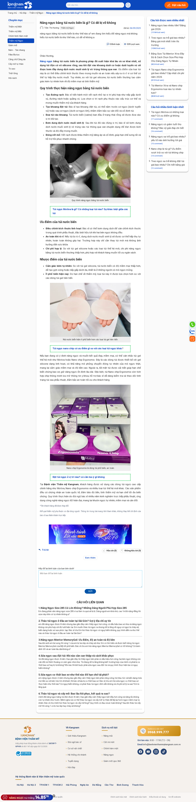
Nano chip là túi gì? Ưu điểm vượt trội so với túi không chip (167, 152)
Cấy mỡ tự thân (15, 64)
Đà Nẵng (96, 785)
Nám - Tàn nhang (16, 50)
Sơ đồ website (174, 797)
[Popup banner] (27, 797)
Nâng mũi (108, 736)
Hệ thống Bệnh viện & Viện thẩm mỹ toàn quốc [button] (40, 776)
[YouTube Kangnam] (148, 752)
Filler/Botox (13, 54)
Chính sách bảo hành (138, 797)
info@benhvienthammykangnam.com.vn (162, 744)
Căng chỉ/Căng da (16, 59)
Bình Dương (123, 785)
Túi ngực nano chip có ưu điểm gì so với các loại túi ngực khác (87, 348)
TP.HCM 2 (58, 785)
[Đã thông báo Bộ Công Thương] (23, 756)
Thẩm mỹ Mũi (14, 31)
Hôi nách (12, 78)
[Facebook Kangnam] (140, 752)
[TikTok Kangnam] (164, 752)
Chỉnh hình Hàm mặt (18, 36)
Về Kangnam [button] (72, 727)
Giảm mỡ (12, 45)
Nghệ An (84, 785)
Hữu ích (111, 550)
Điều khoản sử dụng (157, 797)
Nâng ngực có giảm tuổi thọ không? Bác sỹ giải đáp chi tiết (167, 127)
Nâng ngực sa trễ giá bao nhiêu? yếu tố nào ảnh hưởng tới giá (168, 140)
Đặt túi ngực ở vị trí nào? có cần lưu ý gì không (79, 477)
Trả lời (45, 550)
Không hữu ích (132, 550)
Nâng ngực (46, 61)
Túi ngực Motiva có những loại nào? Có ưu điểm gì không (167, 115)
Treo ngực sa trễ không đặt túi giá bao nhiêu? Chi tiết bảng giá (168, 164)
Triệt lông (13, 73)
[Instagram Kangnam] (156, 752)
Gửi (90, 591)
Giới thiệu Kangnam (77, 736)
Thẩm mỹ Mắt (15, 26)
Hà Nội (20, 785)
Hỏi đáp (23, 13)
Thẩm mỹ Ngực (36, 13)
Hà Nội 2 (31, 785)
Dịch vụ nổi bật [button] (110, 727)
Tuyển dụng (73, 761)
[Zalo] (192, 331)
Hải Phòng (71, 785)
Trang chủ (12, 13)
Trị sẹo (11, 68)
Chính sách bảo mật (118, 797)
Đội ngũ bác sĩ (74, 742)
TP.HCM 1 (44, 785)
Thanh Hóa (137, 785)
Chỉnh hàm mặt (111, 748)
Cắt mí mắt (109, 742)
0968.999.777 (158, 732)
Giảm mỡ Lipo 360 (112, 761)
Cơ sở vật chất (75, 748)
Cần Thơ (109, 785)
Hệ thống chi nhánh (77, 754)
